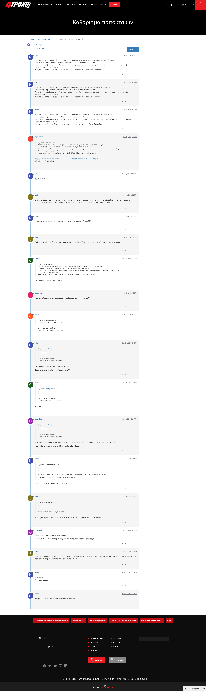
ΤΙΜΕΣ (94, 646)
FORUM (94, 651)
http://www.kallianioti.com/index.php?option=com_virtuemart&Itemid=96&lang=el (66, 159)
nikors (37, 55)
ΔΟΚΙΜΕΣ (95, 642)
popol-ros (38, 293)
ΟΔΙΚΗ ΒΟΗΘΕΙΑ (97, 621)
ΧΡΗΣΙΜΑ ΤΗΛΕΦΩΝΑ (152, 621)
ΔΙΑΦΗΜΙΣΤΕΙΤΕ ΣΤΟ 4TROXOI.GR (132, 679)
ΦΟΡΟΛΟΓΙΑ (78, 621)
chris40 (37, 258)
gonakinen (38, 419)
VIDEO (116, 646)
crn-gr (37, 314)
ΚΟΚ (169, 621)
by (98, 687)
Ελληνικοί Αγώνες (38, 45)
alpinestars (39, 137)
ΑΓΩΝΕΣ (117, 638)
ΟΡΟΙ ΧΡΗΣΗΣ (69, 679)
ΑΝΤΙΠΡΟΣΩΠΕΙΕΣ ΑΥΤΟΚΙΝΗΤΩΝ (51, 621)
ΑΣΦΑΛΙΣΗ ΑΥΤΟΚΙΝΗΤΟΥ (123, 621)
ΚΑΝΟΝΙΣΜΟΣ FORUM (88, 679)
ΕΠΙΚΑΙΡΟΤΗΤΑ (98, 638)
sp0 (36, 195)
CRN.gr (48, 349)
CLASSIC (117, 642)
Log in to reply (133, 49)
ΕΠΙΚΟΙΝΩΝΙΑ (107, 679)
